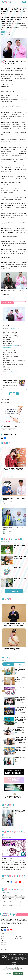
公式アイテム (3, 949)
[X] (8, 882)
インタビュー (3, 938)
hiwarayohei (7, 347)
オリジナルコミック (19, 938)
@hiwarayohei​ (14, 345)
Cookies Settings (8, 973)
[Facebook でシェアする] (5, 438)
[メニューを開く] (25, 2)
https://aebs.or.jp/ (23, 959)
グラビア (2, 940)
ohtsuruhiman (13, 371)
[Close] (25, 967)
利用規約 (14, 964)
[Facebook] (12, 882)
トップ (2, 911)
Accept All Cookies (18, 973)
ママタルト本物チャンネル (14, 328)
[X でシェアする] (2, 438)
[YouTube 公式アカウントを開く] (11, 930)
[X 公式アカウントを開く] (2, 930)
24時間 (8, 664)
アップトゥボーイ (4, 947)
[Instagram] (16, 882)
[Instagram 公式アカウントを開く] (8, 930)
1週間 (20, 664)
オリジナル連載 (18, 936)
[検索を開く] (22, 2)
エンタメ (3, 32)
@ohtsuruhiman (14, 370)
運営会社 (14, 962)
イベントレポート (4, 942)
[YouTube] (20, 882)
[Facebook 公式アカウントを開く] (5, 930)
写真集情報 (3, 945)
